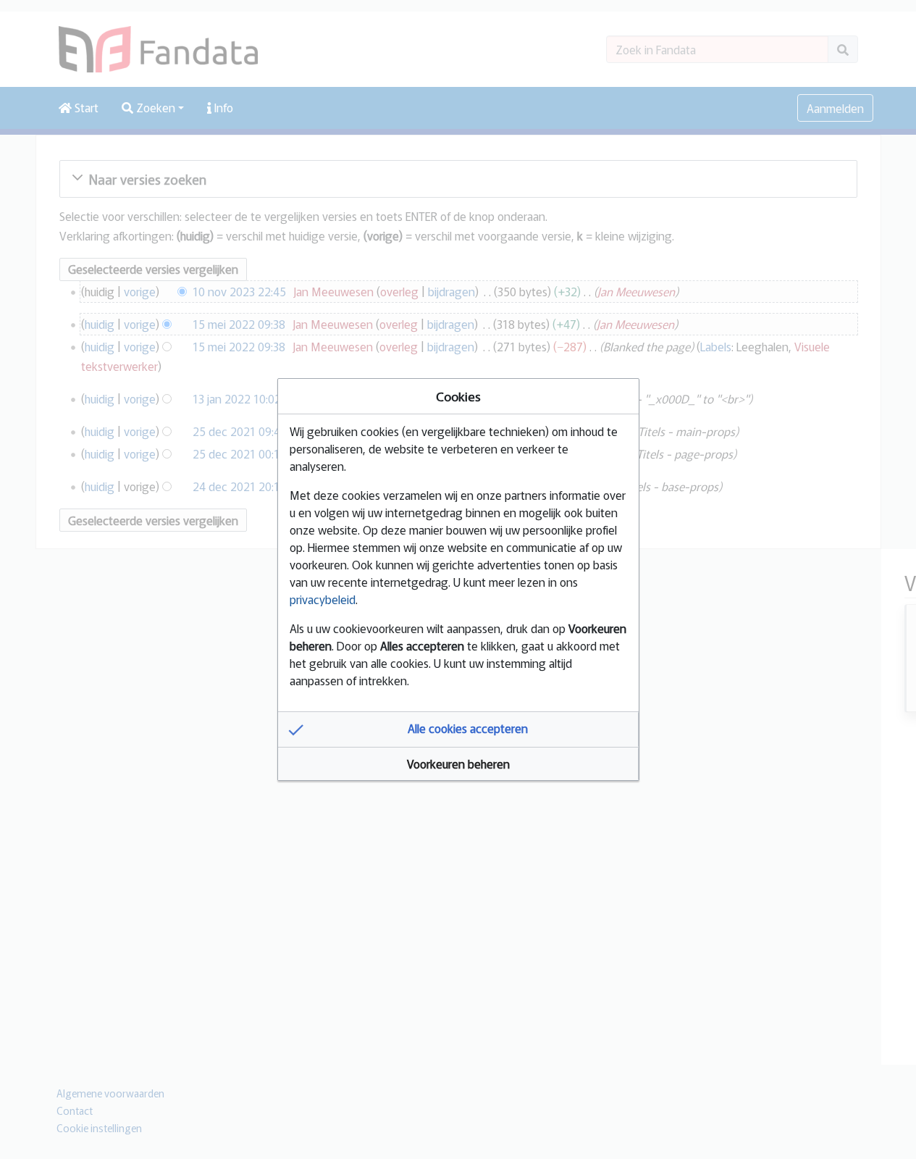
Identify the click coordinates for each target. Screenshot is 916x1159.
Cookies (458, 396)
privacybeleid (323, 599)
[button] (458, 729)
